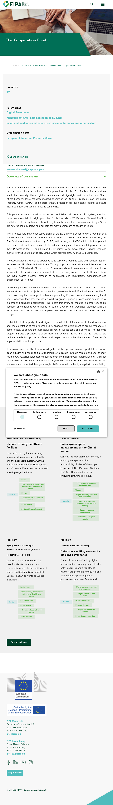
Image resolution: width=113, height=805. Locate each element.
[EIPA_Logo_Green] (16, 4)
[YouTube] (23, 762)
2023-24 (12, 540)
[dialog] (56, 402)
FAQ (20, 790)
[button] (91, 4)
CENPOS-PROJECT (18, 555)
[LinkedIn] (15, 762)
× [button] (103, 371)
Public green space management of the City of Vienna (78, 448)
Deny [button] (66, 429)
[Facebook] (9, 762)
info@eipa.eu (14, 734)
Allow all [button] (88, 429)
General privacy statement (35, 790)
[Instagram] (31, 762)
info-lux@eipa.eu (16, 754)
